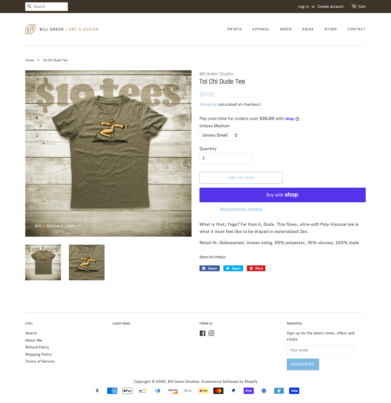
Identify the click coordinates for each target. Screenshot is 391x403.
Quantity (208, 149)
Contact (357, 29)
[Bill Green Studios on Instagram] (211, 334)
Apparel (260, 29)
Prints (234, 29)
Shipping (207, 104)
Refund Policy (37, 347)
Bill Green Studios (183, 381)
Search (31, 333)
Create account (331, 6)
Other (331, 29)
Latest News (121, 323)
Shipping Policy (38, 354)
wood (286, 29)
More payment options (241, 209)
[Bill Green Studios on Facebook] (202, 334)
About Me (33, 340)
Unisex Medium (214, 126)
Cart (362, 6)
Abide (308, 29)
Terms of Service (40, 361)
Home (29, 60)
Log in (303, 6)
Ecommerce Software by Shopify (229, 381)
